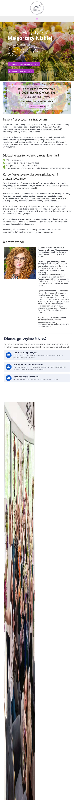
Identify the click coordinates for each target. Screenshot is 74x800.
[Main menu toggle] (37, 19)
